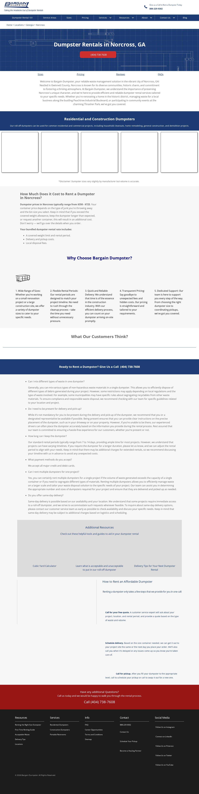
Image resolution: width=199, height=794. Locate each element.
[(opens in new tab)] (20, 170)
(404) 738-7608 (130, 367)
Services (103, 17)
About (145, 17)
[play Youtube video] (57, 602)
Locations (19, 25)
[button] (102, 381)
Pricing (85, 17)
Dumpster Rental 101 (22, 17)
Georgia (30, 25)
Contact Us (165, 17)
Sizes (69, 17)
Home (9, 25)
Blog (185, 17)
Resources (124, 17)
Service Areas (49, 17)
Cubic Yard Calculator (44, 566)
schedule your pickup (127, 677)
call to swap (147, 677)
